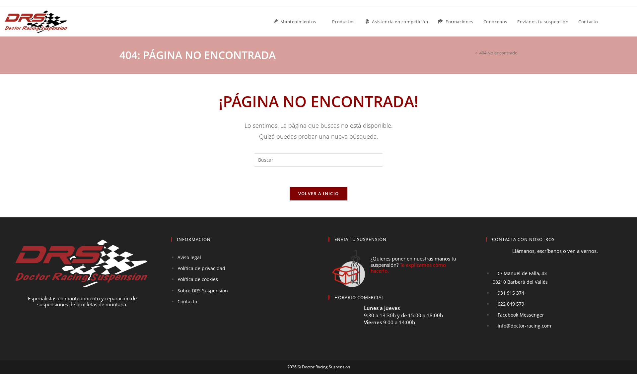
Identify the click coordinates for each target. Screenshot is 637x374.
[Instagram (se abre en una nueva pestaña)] (632, 21)
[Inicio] (471, 53)
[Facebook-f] (70, 329)
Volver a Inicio (318, 193)
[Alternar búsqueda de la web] (609, 22)
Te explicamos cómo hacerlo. (408, 268)
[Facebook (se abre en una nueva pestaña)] (623, 21)
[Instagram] (94, 329)
